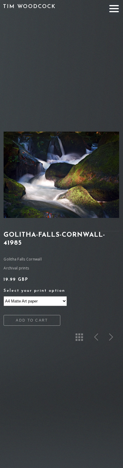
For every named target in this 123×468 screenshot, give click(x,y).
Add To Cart (32, 320)
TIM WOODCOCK (29, 7)
